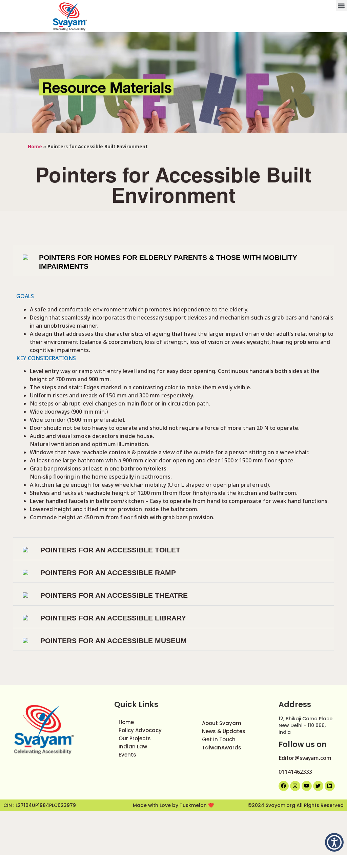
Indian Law (133, 746)
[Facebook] (284, 786)
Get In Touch (219, 739)
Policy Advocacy (140, 730)
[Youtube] (307, 786)
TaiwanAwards (221, 747)
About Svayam (221, 723)
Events (127, 754)
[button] (341, 5)
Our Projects (135, 738)
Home (35, 146)
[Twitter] (318, 786)
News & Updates (223, 731)
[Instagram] (295, 786)
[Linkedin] (330, 786)
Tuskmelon (194, 805)
